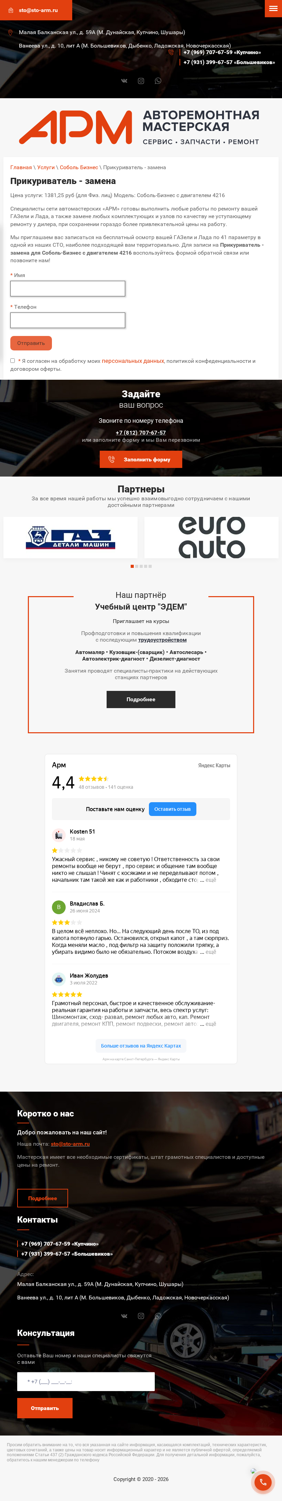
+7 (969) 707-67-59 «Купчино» (222, 52)
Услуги (46, 167)
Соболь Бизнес (79, 167)
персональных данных (133, 360)
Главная (21, 167)
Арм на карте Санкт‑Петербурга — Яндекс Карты (141, 1059)
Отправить (31, 343)
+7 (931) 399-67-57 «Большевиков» (229, 62)
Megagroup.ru (141, 1490)
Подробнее (141, 699)
